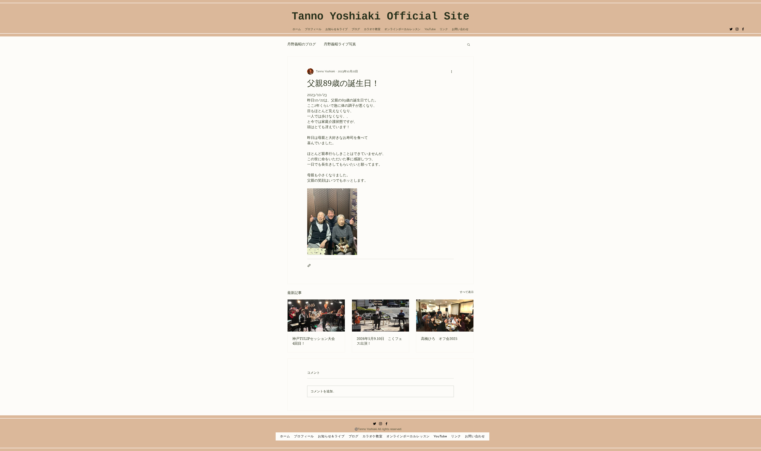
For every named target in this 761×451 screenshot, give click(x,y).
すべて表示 (467, 292)
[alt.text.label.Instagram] (737, 29)
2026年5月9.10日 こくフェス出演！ (379, 341)
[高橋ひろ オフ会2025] (444, 315)
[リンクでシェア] (309, 265)
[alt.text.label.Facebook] (743, 29)
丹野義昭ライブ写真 (340, 44)
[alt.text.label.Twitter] (731, 29)
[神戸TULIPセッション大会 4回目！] (316, 315)
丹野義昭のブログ (301, 44)
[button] (468, 44)
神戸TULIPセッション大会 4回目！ (315, 341)
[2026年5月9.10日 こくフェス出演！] (380, 315)
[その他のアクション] (451, 71)
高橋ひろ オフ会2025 (439, 339)
